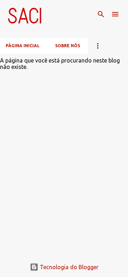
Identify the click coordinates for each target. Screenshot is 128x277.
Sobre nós (67, 45)
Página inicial (22, 45)
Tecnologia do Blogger (68, 267)
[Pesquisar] (101, 14)
